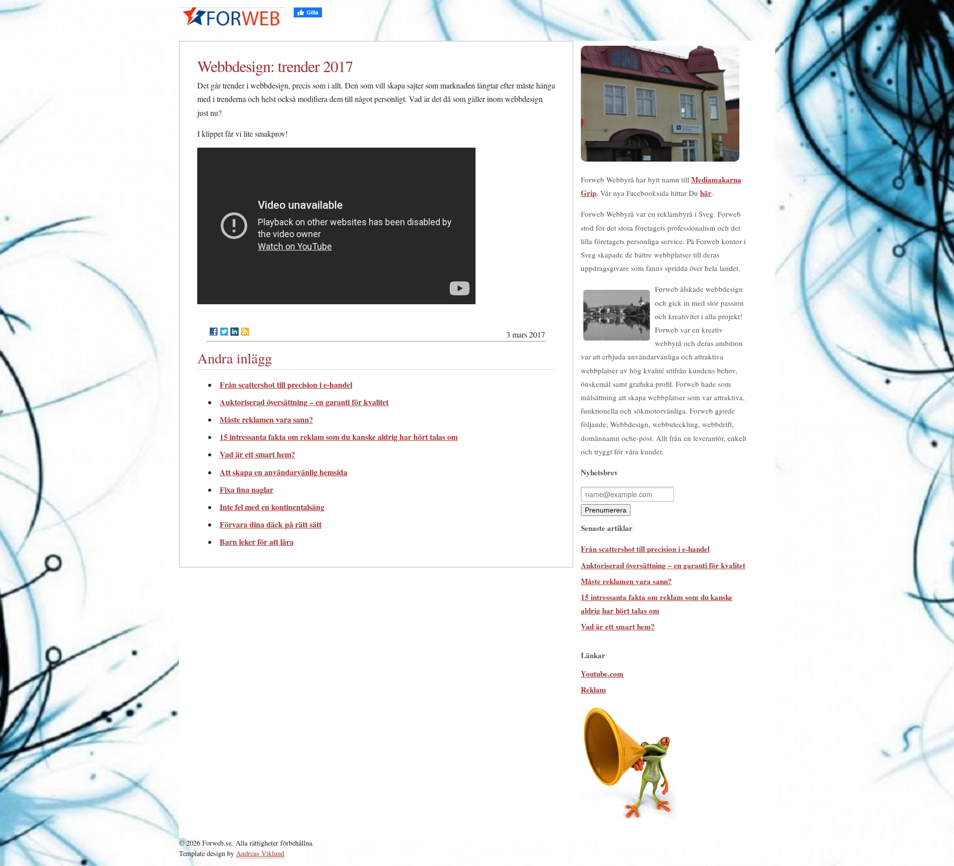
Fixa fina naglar (246, 489)
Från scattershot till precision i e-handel (286, 384)
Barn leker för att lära (257, 541)
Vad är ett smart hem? (257, 454)
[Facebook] (214, 332)
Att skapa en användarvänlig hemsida (283, 472)
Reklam (593, 689)
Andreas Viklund (260, 853)
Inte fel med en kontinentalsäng (272, 507)
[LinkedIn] (234, 332)
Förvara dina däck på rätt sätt (270, 524)
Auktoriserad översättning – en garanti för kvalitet (304, 402)
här (706, 192)
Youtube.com (602, 673)
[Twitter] (224, 332)
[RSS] (245, 332)
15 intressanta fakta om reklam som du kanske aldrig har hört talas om (339, 436)
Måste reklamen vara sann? (266, 419)
